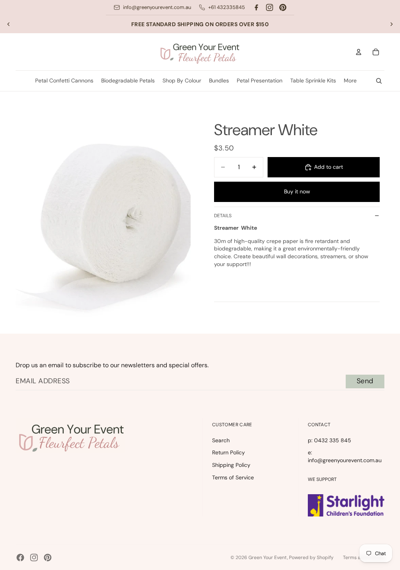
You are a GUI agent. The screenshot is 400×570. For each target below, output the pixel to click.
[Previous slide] (8, 24)
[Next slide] (391, 24)
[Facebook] (256, 7)
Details (223, 216)
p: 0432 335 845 (329, 440)
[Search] (379, 80)
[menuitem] (350, 80)
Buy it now (297, 191)
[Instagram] (269, 7)
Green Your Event (267, 557)
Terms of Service (233, 477)
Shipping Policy (231, 464)
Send (365, 381)
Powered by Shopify (311, 557)
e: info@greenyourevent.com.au (345, 456)
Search (221, 440)
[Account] (358, 52)
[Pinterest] (282, 7)
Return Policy (228, 452)
